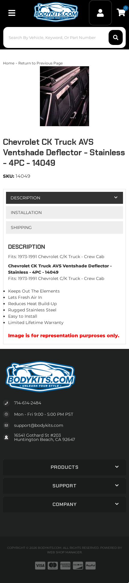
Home (8, 63)
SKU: (8, 176)
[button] (64, 37)
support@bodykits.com (38, 425)
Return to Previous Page (40, 63)
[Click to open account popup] (100, 12)
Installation (26, 212)
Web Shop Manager (64, 552)
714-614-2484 (27, 403)
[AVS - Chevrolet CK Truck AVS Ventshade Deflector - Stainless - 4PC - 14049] (64, 96)
